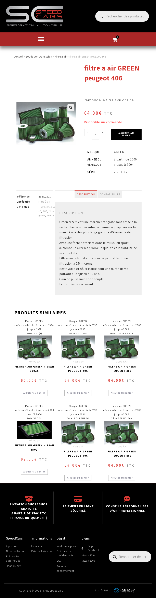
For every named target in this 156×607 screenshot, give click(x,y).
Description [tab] (86, 194)
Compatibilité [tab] (110, 194)
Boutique (31, 56)
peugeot (51, 215)
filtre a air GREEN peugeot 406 (78, 369)
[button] (41, 39)
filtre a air (54, 211)
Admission (45, 56)
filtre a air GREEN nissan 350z (34, 447)
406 (45, 211)
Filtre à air (61, 56)
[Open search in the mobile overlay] (122, 16)
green (41, 215)
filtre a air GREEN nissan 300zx (34, 369)
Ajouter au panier (126, 134)
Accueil (18, 56)
